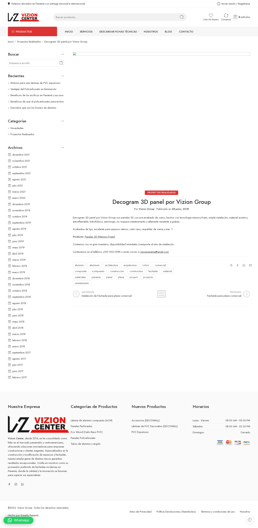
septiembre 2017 (21, 352)
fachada (153, 271)
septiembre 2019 (21, 222)
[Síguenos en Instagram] (15, 484)
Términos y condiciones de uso (218, 511)
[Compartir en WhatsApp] (243, 265)
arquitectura (130, 265)
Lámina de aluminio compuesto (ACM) (91, 420)
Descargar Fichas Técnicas (118, 31)
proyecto (148, 277)
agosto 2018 (19, 303)
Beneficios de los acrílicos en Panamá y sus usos (37, 95)
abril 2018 (17, 328)
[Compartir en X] (231, 265)
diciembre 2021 (21, 154)
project (134, 277)
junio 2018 (18, 315)
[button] (18, 520)
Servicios (86, 31)
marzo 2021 (18, 192)
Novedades (17, 128)
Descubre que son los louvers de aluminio (33, 108)
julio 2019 (17, 235)
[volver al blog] (161, 293)
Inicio (69, 31)
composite (81, 271)
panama (96, 277)
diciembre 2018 (21, 278)
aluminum (95, 265)
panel (109, 277)
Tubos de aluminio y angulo (86, 444)
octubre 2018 (19, 290)
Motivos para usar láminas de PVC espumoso (35, 83)
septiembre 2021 (21, 173)
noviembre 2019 (21, 210)
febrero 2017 (19, 377)
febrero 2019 (19, 266)
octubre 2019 (19, 216)
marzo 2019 (19, 260)
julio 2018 (17, 309)
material (167, 271)
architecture (111, 265)
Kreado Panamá (29, 515)
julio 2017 (17, 365)
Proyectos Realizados (29, 41)
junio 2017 (18, 371)
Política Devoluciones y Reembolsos (176, 511)
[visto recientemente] (250, 520)
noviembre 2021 (21, 161)
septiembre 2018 (21, 297)
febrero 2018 (19, 340)
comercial (160, 265)
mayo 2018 (18, 321)
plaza (121, 277)
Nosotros (151, 31)
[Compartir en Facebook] (237, 265)
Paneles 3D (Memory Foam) (100, 237)
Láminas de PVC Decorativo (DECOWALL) (155, 426)
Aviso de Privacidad (140, 511)
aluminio (79, 265)
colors (145, 265)
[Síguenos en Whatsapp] (22, 484)
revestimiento (82, 283)
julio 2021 (17, 185)
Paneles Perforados (81, 426)
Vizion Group (146, 209)
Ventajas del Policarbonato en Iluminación (33, 89)
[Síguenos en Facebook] (9, 484)
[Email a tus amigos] (250, 265)
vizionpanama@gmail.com (154, 252)
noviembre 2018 (21, 284)
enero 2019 (18, 272)
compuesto (98, 271)
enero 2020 (18, 198)
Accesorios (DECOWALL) (146, 420)
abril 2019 (18, 253)
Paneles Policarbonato (83, 438)
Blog (168, 31)
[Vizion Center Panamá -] (23, 17)
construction (136, 271)
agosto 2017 (19, 358)
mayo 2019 (18, 247)
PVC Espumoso (140, 432)
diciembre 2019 (21, 204)
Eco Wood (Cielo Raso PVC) (86, 432)
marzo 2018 (18, 334)
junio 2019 (18, 241)
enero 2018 (18, 346)
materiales (80, 277)
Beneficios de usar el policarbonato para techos (37, 101)
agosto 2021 (19, 179)
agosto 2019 (19, 229)
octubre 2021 (19, 167)
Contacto (186, 31)
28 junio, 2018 (180, 209)
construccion (117, 271)
